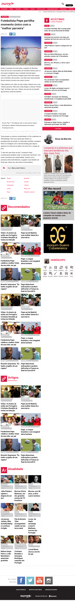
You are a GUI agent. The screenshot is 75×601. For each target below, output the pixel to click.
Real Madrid (25, 228)
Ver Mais (58, 129)
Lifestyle (25, 9)
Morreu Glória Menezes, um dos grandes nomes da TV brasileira (20, 495)
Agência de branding (53, 596)
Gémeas (4, 484)
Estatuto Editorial (35, 589)
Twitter (14, 34)
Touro (50, 270)
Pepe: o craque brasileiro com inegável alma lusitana (30, 261)
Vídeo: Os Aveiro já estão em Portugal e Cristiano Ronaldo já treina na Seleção (9, 236)
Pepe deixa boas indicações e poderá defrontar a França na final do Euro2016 (29, 287)
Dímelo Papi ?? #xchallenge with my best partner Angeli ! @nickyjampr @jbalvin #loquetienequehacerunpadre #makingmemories (19, 125)
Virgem (71, 270)
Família (26, 182)
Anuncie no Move (51, 589)
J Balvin (26, 185)
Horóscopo (63, 9)
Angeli (9, 178)
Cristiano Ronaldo (7, 228)
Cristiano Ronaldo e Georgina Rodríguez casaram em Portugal (19, 557)
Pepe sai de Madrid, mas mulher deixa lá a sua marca (29, 235)
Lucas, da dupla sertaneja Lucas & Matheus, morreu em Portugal (32, 526)
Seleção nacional (29, 192)
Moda (11, 9)
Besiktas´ (27, 178)
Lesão (9, 188)
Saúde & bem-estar (52, 9)
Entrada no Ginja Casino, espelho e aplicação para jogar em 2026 (57, 123)
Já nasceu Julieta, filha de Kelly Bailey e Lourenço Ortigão (6, 523)
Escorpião (50, 276)
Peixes (71, 276)
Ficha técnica (21, 589)
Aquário (66, 276)
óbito (16, 484)
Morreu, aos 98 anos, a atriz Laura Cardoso (34, 493)
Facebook (10, 34)
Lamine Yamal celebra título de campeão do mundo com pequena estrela (57, 215)
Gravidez (4, 544)
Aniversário (5, 255)
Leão (66, 270)
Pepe (22, 131)
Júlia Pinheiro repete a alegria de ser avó (6, 494)
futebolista (10, 185)
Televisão (18, 9)
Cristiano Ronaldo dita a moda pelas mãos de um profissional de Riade (51, 11)
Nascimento (5, 512)
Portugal (4, 281)
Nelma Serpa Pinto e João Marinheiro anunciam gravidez (6, 556)
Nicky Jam (27, 188)
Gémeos (55, 270)
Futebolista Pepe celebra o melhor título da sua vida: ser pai (10, 263)
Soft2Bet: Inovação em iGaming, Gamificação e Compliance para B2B (57, 98)
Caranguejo (61, 270)
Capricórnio (61, 276)
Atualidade (4, 9)
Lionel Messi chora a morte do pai (34, 551)
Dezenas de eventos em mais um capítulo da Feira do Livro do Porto (57, 38)
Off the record (41, 9)
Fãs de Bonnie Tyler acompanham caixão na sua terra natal (20, 523)
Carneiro (45, 270)
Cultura (33, 9)
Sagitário (56, 276)
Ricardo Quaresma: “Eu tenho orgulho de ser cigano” (10, 286)
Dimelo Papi (10, 182)
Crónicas (71, 9)
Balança (45, 276)
